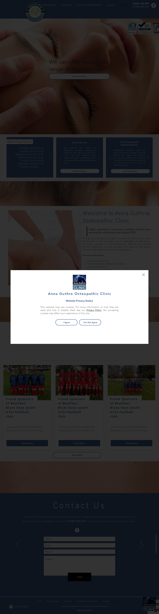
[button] (143, 274)
